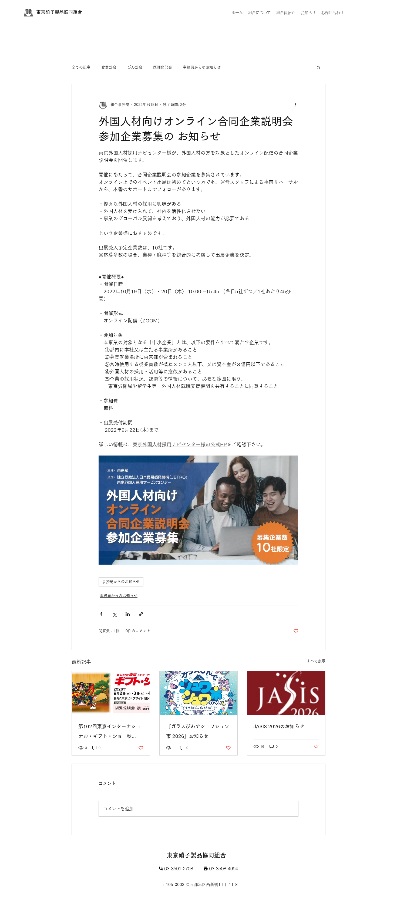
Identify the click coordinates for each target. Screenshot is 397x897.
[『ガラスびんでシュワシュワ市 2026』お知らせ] (199, 693)
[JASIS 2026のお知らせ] (286, 693)
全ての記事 (81, 67)
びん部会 (134, 67)
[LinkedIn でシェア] (127, 614)
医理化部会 (162, 67)
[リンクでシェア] (140, 614)
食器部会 (108, 67)
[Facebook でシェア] (101, 614)
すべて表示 (316, 661)
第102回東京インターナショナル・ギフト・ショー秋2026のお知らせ (109, 732)
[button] (318, 67)
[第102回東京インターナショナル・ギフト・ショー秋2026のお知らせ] (111, 693)
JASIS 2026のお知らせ (279, 726)
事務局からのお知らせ (202, 67)
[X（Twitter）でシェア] (114, 614)
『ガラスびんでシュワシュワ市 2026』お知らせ (197, 731)
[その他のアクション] (295, 104)
